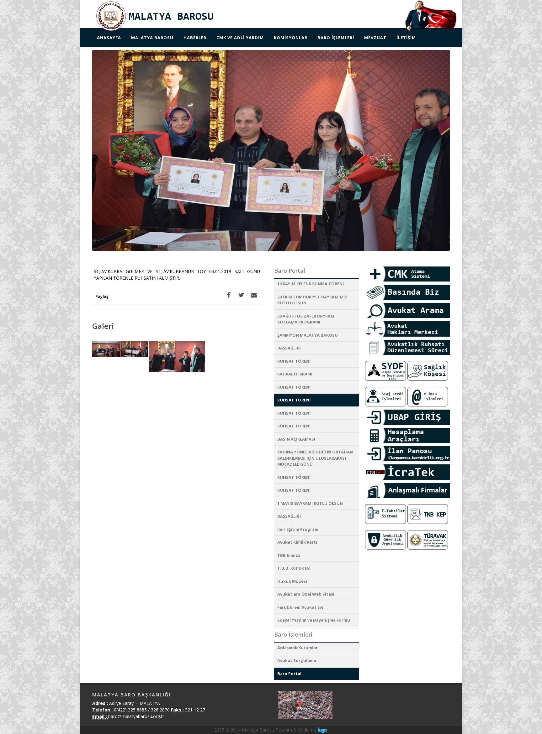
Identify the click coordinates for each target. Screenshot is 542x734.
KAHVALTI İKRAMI (294, 374)
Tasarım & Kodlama (296, 730)
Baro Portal (289, 270)
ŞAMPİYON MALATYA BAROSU (307, 335)
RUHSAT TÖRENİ (294, 361)
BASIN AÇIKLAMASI (296, 439)
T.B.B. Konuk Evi (294, 568)
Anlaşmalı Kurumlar (297, 647)
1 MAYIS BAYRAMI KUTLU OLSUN (310, 503)
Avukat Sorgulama (296, 660)
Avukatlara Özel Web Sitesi (305, 594)
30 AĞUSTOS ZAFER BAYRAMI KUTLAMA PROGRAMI (306, 319)
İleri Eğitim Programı (298, 529)
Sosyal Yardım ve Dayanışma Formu (313, 620)
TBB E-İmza (288, 555)
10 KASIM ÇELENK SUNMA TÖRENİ (310, 284)
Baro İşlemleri (293, 634)
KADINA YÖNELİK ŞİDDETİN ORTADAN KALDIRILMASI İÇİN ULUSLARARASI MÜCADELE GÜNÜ (315, 458)
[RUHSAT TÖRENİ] (106, 349)
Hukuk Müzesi (292, 581)
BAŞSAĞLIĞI (289, 348)
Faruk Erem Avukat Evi (300, 607)
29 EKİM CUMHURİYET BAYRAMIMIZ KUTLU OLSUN (312, 300)
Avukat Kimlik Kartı (297, 542)
